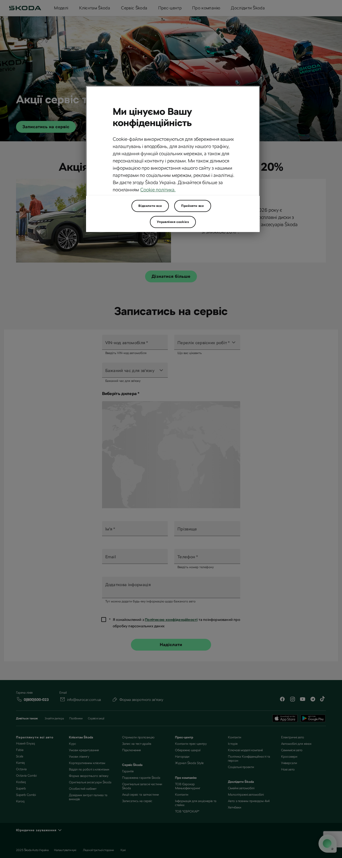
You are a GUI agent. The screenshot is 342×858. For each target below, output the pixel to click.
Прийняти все (192, 206)
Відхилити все (150, 206)
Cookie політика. (158, 189)
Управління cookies (173, 222)
